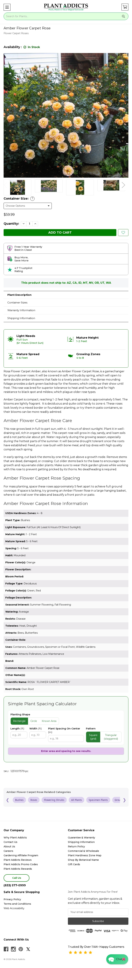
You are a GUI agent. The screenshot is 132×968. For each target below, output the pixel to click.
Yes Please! (66, 493)
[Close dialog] (100, 463)
